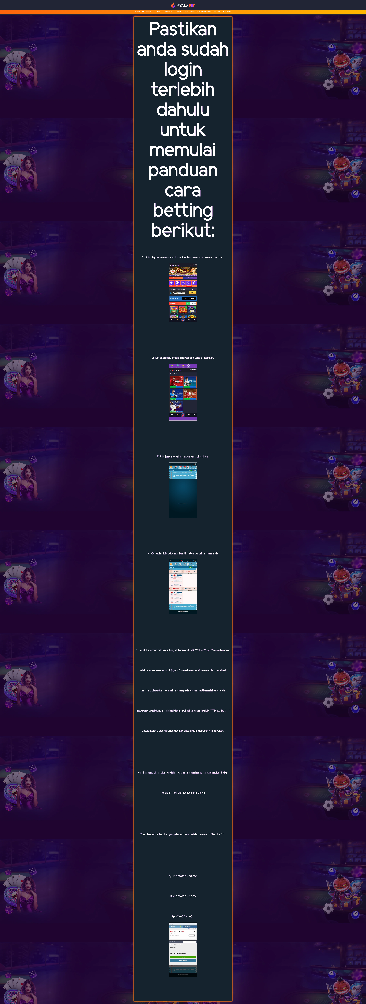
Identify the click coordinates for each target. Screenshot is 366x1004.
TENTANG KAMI (139, 12)
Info (158, 12)
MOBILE (148, 12)
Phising (179, 12)
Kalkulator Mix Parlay (192, 12)
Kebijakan (168, 12)
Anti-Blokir (227, 12)
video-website (206, 12)
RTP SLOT (217, 12)
